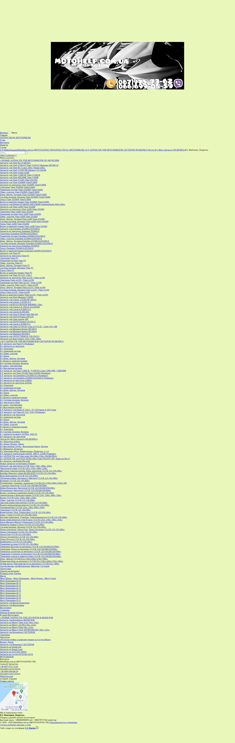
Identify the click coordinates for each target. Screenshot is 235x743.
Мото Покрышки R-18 (10, 595)
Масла (3, 576)
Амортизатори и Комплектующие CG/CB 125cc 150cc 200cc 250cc (30, 495)
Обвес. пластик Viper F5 (11, 263)
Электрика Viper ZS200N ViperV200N (17, 187)
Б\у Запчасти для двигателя (12, 437)
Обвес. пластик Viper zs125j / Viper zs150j (19, 285)
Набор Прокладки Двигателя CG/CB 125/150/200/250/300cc (27, 488)
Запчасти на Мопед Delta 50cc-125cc (17, 627)
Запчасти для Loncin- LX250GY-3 (15, 302)
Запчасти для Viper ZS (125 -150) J (16, 275)
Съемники (5, 610)
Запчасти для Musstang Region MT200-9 (18, 329)
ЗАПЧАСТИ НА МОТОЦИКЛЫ (15, 137)
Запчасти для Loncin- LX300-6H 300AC (18, 300)
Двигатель (5, 637)
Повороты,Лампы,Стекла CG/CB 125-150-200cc (22, 524)
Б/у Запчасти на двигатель (12, 346)
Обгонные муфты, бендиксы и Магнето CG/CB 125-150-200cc (29, 478)
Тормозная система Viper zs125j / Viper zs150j (21, 282)
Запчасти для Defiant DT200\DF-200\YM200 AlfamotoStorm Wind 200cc (32, 204)
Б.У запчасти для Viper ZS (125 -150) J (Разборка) (22, 412)
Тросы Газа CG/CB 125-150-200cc (15, 534)
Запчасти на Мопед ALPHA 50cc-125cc (18, 625)
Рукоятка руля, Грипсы (10, 573)
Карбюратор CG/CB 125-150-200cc (16, 542)
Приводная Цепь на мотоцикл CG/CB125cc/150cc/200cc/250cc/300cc (31, 561)
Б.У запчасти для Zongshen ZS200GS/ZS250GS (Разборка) (26, 378)
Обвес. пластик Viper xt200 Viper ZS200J (19, 216)
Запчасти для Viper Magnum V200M (16, 297)
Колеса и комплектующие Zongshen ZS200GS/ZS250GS (26, 251)
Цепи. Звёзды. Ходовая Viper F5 (15, 265)
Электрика (5, 635)
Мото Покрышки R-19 (10, 598)
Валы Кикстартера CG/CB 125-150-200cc (19, 476)
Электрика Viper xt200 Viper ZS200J (16, 212)
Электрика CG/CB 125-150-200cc (15, 510)
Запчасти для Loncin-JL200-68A (14, 312)
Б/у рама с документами (11, 366)
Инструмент (5, 608)
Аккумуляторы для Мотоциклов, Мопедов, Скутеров (24, 566)
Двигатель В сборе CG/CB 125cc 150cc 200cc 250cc (23, 468)
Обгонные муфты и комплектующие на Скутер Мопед (25, 639)
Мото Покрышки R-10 (10, 581)
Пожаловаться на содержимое (63, 722)
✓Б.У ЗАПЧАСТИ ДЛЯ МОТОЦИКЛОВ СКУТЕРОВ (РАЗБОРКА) (32, 341)
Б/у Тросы (4, 356)
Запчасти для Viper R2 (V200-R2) (15, 163)
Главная (3, 135)
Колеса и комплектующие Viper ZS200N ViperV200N (24, 202)
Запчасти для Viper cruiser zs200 (14, 172)
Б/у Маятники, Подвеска (11, 449)
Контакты (4, 142)
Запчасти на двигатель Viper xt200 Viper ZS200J (22, 209)
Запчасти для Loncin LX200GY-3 (15, 324)
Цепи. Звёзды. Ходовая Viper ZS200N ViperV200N (23, 194)
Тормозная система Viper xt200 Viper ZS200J (20, 214)
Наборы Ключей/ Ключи (11, 612)
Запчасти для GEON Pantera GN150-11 (18, 322)
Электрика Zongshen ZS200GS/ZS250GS (19, 234)
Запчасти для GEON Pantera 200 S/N (17, 317)
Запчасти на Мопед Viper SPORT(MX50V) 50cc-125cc (25, 630)
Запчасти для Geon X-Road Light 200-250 (19, 314)
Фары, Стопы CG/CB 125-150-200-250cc (18, 515)
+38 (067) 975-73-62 (9, 666)
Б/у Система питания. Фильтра (14, 363)
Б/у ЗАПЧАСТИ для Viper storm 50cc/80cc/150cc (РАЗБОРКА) (28, 456)
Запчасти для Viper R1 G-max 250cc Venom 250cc (22, 168)
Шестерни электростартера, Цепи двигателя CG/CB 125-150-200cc (31, 471)
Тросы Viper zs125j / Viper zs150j (15, 292)
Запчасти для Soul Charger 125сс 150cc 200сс (20, 339)
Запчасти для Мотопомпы (12, 605)
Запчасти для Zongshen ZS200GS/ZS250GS (20, 229)
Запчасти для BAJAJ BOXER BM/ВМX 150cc (21, 304)
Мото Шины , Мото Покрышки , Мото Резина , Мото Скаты (28, 578)
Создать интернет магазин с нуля (15, 725)
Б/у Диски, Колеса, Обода (12, 444)
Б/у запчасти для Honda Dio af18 (15, 461)
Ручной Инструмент (9, 615)
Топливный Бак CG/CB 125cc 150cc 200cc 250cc (22, 507)
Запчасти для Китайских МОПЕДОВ (17, 620)
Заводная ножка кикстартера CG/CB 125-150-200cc (23, 502)
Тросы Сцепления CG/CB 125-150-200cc (19, 532)
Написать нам (6, 676)
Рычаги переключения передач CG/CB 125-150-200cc (24, 505)
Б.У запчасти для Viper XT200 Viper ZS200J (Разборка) (25, 373)
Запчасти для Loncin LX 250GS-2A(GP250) (20, 307)
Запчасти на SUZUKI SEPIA (13, 652)
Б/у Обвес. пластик (9, 353)
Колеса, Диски (6, 642)
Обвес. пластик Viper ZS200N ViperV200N (19, 192)
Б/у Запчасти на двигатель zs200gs (16, 380)
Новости (4, 145)
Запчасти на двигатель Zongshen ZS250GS (19, 246)
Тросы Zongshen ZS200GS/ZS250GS (16, 248)
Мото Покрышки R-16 (10, 590)
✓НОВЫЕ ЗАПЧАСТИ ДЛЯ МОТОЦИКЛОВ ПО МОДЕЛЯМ (29, 160)
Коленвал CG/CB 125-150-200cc (15, 480)
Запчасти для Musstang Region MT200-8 (18, 331)
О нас (2, 140)
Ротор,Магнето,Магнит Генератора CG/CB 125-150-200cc (26, 522)
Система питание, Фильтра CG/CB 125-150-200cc (23, 527)
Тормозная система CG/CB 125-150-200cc (19, 544)
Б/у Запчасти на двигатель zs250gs (16, 383)
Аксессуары (5, 568)
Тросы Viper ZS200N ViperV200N (15, 199)
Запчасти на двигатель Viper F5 (14, 256)
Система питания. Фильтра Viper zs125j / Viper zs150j (24, 290)
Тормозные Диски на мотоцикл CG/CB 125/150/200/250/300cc (28, 549)
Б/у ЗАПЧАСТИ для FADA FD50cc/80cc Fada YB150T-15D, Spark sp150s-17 (35, 459)
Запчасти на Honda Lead (11, 649)
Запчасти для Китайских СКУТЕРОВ (17, 632)
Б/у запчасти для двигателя (12, 415)
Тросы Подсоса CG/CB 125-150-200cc (17, 539)
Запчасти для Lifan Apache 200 (14, 319)
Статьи (3, 147)
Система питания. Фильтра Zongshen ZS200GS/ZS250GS (26, 243)
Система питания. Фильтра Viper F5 (16, 268)
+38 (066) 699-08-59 (9, 671)
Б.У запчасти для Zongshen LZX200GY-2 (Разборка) (24, 375)
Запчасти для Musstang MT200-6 (15, 334)
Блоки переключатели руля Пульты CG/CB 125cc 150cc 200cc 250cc (31, 520)
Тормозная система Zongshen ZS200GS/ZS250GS (22, 236)
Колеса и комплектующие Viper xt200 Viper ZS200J (23, 226)
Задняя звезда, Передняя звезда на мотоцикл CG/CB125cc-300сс (29, 564)
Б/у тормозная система (10, 351)
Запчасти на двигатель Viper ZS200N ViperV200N (23, 185)
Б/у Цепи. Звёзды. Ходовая (12, 358)
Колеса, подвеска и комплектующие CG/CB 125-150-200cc (27, 493)
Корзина (4, 133)
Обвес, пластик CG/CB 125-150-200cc (17, 500)
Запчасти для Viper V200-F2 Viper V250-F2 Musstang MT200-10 (29, 165)
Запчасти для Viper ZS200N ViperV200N (18, 182)
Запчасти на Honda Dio (10, 647)
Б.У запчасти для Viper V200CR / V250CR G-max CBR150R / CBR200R (33, 371)
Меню (14, 133)
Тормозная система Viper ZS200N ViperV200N (21, 190)
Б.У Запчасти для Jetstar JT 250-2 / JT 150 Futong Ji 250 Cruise (28, 410)
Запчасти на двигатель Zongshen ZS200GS (19, 231)
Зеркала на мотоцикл (10, 571)
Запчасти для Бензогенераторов (14, 603)
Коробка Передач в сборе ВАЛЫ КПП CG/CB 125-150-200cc (28, 473)
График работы (7, 681)
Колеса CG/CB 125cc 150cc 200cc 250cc (18, 498)
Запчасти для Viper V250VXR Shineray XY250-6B (23, 170)
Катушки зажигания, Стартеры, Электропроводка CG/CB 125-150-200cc (33, 517)
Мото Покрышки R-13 (10, 583)
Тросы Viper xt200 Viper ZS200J (14, 224)
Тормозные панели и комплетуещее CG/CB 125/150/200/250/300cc (30, 556)
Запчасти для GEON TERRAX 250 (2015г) (19, 336)
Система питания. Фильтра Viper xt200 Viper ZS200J (24, 221)
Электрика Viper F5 (9, 258)
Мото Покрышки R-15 (10, 588)
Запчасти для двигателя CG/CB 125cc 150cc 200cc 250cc (26, 466)
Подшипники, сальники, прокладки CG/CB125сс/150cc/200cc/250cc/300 (33, 483)
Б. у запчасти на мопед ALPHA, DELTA (18, 434)
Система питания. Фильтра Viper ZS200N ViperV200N (25, 197)
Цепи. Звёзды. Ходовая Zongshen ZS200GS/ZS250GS (24, 241)
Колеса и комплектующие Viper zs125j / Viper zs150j (24, 295)
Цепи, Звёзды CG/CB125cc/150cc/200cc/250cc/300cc (24, 559)
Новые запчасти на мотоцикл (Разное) (17, 463)
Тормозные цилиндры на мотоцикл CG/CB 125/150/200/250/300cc (30, 551)
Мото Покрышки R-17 (10, 593)
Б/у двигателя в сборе (10, 402)
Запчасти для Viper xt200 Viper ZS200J (17, 207)
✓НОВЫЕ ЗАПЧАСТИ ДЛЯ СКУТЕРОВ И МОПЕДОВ (26, 617)
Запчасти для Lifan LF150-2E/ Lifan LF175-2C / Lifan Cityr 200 (28, 326)
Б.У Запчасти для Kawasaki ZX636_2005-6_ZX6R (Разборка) (28, 454)
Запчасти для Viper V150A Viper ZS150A (19, 180)
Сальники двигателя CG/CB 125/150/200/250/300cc (23, 485)
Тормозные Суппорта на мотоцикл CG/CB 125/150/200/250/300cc (30, 554)
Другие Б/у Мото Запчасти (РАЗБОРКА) (19, 439)
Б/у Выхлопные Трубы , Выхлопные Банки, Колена (24, 446)
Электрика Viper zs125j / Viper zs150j (17, 280)
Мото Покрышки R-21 (10, 600)
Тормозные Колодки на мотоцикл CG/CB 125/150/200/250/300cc (29, 546)
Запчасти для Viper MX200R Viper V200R (19, 177)
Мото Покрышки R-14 (10, 586)
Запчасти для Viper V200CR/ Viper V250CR (20, 175)
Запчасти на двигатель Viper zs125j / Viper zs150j (22, 278)
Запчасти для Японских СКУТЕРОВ (17, 644)
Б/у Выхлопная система (11, 368)
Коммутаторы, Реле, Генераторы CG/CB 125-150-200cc (25, 512)
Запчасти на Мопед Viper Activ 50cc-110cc (19, 622)
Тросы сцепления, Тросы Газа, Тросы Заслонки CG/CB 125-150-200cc (32, 529)
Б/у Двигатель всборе (10, 441)
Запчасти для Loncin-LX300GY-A (15, 309)
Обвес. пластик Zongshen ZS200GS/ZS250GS (21, 238)
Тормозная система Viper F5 (13, 260)
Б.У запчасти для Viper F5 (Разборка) (17, 344)
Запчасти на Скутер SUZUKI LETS (16, 654)
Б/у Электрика (6, 349)
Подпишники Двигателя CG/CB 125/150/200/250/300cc (25, 490)
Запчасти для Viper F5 (10, 253)
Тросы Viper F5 (7, 270)
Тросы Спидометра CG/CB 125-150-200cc (19, 537)
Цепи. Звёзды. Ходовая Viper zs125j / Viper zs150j (22, 287)
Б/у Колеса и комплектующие (13, 361)
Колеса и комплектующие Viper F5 (16, 273)
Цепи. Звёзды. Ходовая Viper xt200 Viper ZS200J (22, 219)
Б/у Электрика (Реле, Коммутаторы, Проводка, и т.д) (24, 451)
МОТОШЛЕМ (6, 657)
